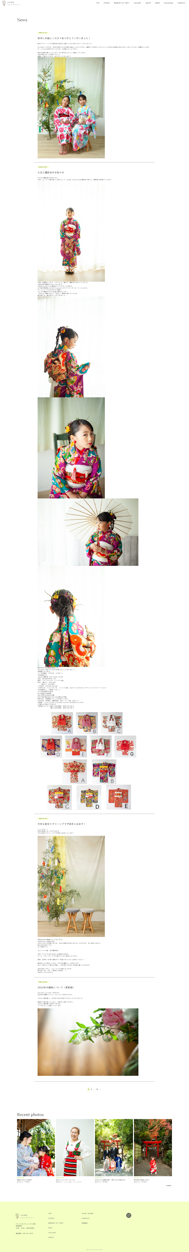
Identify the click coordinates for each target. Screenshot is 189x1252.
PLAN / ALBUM (87, 1214)
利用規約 (85, 1223)
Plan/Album (168, 3)
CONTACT (181, 3)
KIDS (50, 1228)
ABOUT (148, 3)
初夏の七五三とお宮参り (24, 1180)
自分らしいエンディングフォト (65, 1180)
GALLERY (137, 3)
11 (97, 1089)
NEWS (157, 3)
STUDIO (107, 3)
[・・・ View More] (36, 1147)
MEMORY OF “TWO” (121, 3)
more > (169, 1185)
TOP (98, 3)
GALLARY (52, 1233)
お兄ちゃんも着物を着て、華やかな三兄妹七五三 (110, 1180)
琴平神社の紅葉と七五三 (141, 1180)
